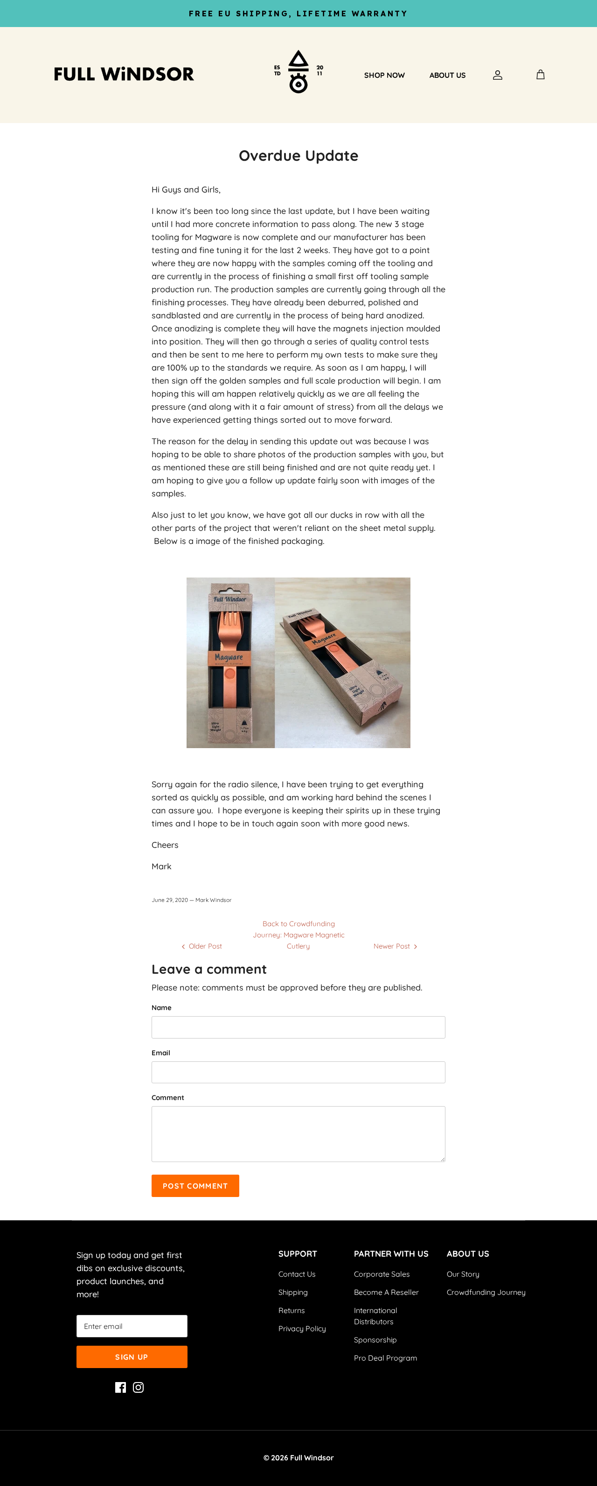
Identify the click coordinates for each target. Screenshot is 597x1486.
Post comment (195, 1185)
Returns (291, 1310)
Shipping (293, 1292)
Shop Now (384, 75)
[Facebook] (120, 1387)
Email (161, 1052)
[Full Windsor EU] (142, 75)
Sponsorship (375, 1339)
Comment (168, 1097)
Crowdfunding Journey (484, 1292)
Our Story (463, 1274)
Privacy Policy (302, 1328)
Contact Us (297, 1274)
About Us (448, 75)
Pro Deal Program (385, 1357)
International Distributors (375, 1316)
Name (162, 1007)
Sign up (131, 1357)
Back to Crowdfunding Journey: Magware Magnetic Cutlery (299, 934)
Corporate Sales (382, 1274)
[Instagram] (138, 1387)
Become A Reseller (386, 1292)
